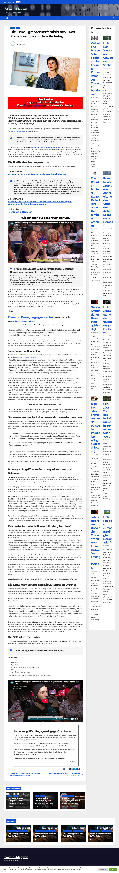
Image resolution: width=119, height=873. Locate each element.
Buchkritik (65, 796)
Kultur (47, 18)
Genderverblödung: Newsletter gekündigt (95, 318)
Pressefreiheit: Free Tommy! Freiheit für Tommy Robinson (64, 775)
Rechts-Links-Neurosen (20, 212)
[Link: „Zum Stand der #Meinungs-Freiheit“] (107, 303)
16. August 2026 (69, 839)
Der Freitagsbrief (12, 830)
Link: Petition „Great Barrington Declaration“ (107, 529)
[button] (113, 18)
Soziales (15, 796)
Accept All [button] (113, 869)
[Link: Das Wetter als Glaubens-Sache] (107, 39)
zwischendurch (60, 18)
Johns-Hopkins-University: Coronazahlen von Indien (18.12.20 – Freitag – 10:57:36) (95, 542)
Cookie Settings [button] (103, 869)
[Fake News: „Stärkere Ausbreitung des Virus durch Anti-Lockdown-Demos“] (107, 174)
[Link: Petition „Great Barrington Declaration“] (107, 512)
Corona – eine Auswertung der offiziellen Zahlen (43, 800)
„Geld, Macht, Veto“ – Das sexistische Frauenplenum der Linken (25, 775)
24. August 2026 (42, 839)
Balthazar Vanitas (25, 42)
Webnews (75, 18)
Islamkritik (34, 18)
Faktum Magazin (16, 8)
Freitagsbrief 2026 (23, 830)
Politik (23, 18)
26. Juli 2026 (96, 839)
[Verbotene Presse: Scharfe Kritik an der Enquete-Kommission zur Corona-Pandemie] (94, 39)
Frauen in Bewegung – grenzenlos (30, 317)
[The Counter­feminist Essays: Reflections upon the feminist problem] (94, 174)
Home (14, 18)
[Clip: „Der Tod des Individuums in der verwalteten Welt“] (107, 399)
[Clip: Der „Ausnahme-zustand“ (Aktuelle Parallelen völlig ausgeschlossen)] (94, 399)
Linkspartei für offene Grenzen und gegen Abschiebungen (37, 174)
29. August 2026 (14, 839)
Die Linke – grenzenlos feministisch (24, 321)
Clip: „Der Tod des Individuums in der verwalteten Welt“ (107, 420)
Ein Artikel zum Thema (27, 357)
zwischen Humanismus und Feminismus (46, 147)
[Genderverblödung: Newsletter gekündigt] (94, 303)
